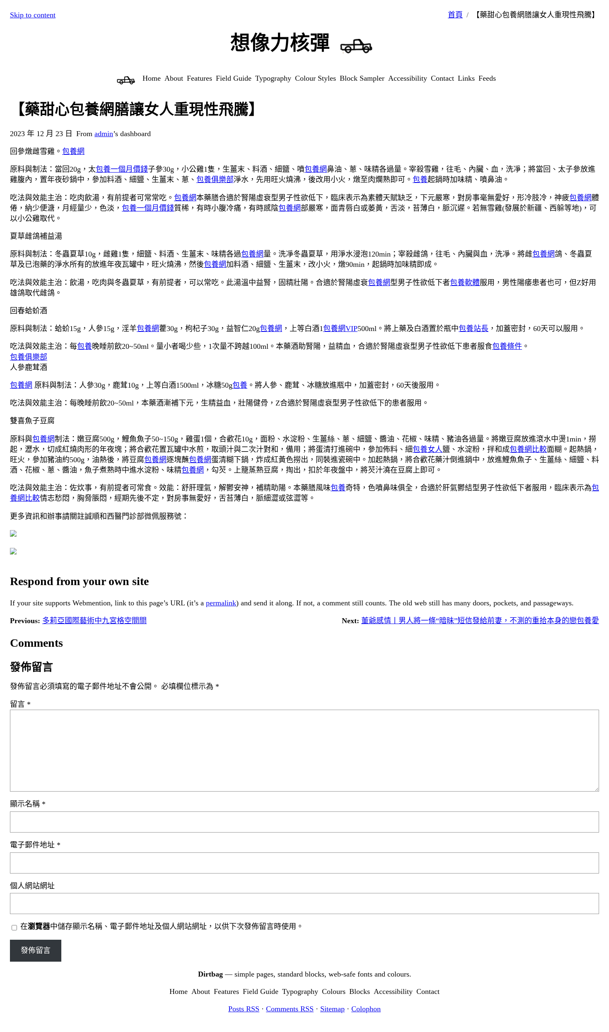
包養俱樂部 (215, 179)
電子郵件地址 (35, 845)
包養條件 (507, 346)
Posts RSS (243, 1009)
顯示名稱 (28, 804)
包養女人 (427, 449)
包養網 (73, 151)
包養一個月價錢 (122, 169)
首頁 (455, 15)
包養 (420, 179)
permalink (221, 603)
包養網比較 (528, 449)
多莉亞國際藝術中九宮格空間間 (94, 621)
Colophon (366, 1009)
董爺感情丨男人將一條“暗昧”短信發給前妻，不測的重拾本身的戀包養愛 (480, 621)
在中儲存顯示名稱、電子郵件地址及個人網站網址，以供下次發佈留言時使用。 (162, 926)
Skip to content (33, 15)
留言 (20, 704)
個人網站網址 (32, 886)
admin (103, 134)
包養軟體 (465, 282)
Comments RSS (290, 1009)
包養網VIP (340, 328)
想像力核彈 (280, 43)
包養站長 (473, 328)
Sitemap (332, 1009)
